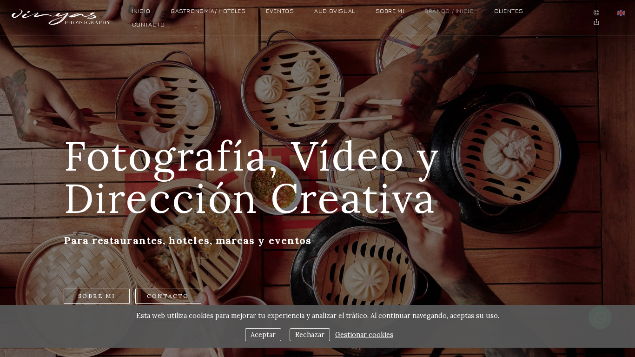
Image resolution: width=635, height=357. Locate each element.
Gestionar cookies (364, 335)
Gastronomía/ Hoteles (208, 10)
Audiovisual (334, 10)
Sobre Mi (390, 10)
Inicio (141, 10)
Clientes (508, 10)
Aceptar (263, 335)
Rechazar (309, 335)
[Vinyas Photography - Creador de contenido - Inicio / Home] (61, 15)
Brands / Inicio (449, 10)
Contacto (148, 24)
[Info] (596, 13)
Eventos (280, 10)
